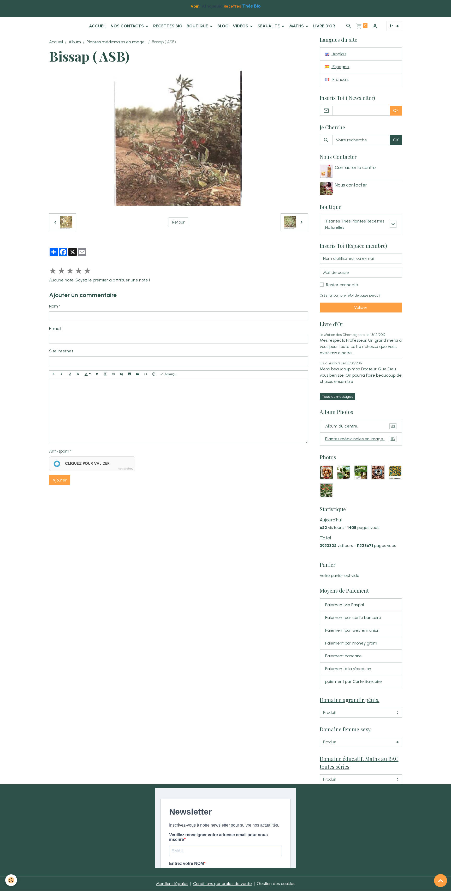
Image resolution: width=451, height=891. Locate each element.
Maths (297, 25)
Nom (53, 306)
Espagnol (340, 66)
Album (75, 41)
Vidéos (241, 25)
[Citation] (97, 374)
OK (396, 110)
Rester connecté (342, 284)
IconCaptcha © (125, 468)
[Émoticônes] (154, 374)
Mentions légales (172, 883)
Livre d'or (324, 25)
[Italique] (61, 374)
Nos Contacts (128, 25)
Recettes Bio (167, 25)
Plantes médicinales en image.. (116, 41)
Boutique (198, 25)
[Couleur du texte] (87, 374)
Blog (223, 25)
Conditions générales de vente (222, 883)
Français (339, 79)
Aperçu (170, 374)
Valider (360, 307)
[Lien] (113, 374)
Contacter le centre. (356, 167)
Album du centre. (360, 426)
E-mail (55, 328)
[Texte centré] (105, 374)
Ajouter (59, 480)
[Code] (145, 374)
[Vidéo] (137, 374)
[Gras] (53, 374)
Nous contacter (351, 185)
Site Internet (61, 350)
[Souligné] (70, 374)
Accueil (97, 25)
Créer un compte (333, 295)
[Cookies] (11, 880)
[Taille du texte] (78, 374)
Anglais (338, 53)
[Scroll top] (440, 880)
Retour (178, 222)
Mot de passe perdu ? (364, 295)
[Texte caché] (121, 374)
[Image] (129, 374)
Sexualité (269, 25)
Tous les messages (337, 396)
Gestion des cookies (276, 883)
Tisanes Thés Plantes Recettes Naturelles (354, 224)
